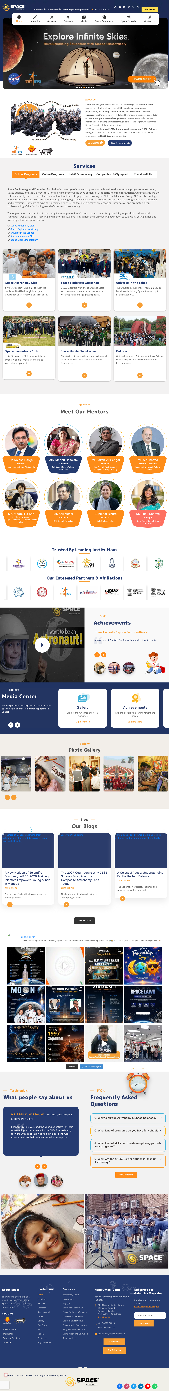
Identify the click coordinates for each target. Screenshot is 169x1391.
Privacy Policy (9, 1329)
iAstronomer (68, 1299)
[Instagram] (129, 7)
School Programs (26, 174)
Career (41, 1316)
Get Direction (104, 1317)
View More (7, 1313)
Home (40, 1294)
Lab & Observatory (80, 174)
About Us (42, 1299)
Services (41, 1303)
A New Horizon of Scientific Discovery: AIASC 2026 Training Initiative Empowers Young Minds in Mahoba (27, 878)
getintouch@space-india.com (111, 1333)
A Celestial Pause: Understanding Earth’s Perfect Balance (140, 874)
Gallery (41, 1320)
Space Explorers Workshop (24, 229)
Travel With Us (143, 174)
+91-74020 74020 (106, 1323)
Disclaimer (8, 1333)
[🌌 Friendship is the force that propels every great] (143, 966)
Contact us (42, 1338)
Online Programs (53, 174)
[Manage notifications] (6, 1375)
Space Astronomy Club (22, 225)
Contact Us (93, 143)
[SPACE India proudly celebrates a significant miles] (104, 966)
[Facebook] (115, 7)
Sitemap (7, 1342)
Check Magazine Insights (146, 1306)
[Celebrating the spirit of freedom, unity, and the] (65, 966)
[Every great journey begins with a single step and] (26, 1004)
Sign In (41, 1333)
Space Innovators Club (73, 1320)
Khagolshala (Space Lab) (74, 1329)
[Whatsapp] (138, 7)
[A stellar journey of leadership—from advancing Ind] (65, 1004)
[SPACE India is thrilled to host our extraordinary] (143, 1004)
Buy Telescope (118, 143)
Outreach (122, 351)
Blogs (135, 707)
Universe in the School (22, 232)
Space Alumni (44, 1312)
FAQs (40, 1329)
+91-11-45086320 (106, 1327)
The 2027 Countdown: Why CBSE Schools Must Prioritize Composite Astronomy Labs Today (84, 878)
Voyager (66, 1303)
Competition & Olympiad (112, 174)
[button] (35, 18)
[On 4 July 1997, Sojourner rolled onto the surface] (65, 1043)
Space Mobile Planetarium (24, 239)
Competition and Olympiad (75, 1333)
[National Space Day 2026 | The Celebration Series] (26, 966)
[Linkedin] (124, 7)
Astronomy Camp (71, 1294)
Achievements (83, 707)
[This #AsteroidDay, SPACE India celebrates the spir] (104, 1043)
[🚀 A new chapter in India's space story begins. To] (104, 1004)
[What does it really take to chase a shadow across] (143, 1043)
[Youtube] (120, 7)
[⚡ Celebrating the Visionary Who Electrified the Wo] (26, 1043)
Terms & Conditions (12, 1338)
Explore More (83, 721)
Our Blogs (42, 1325)
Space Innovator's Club (22, 236)
